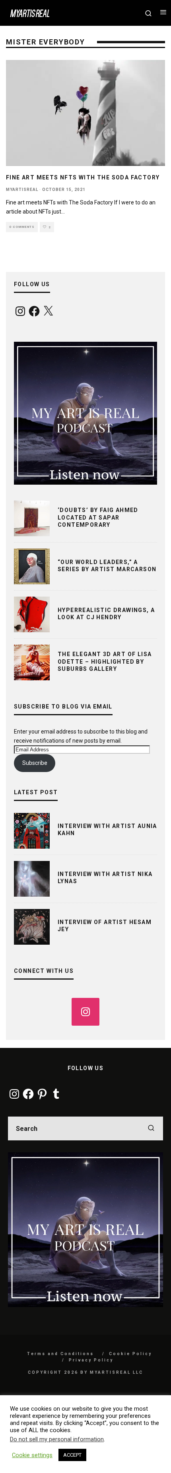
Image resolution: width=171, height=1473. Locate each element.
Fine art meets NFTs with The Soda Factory (82, 177)
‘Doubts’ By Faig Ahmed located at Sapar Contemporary (98, 517)
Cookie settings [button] (32, 1455)
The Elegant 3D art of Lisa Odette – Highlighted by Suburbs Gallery (105, 661)
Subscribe (34, 763)
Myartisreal (22, 189)
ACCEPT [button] (72, 1455)
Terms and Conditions (60, 1354)
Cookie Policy (130, 1354)
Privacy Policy (91, 1360)
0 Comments (22, 227)
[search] (151, 1128)
